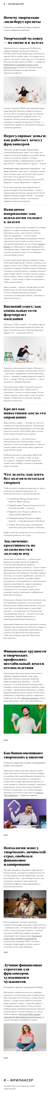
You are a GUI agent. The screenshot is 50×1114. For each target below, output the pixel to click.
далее (6, 739)
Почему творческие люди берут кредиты (22, 19)
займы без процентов (29, 698)
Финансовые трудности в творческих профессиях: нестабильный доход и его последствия (25, 659)
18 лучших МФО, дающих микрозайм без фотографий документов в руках (22, 1015)
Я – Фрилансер (14, 3)
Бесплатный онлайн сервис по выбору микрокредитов (23, 937)
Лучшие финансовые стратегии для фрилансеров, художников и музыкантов (23, 973)
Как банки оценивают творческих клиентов (23, 755)
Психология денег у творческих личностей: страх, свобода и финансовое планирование (25, 856)
